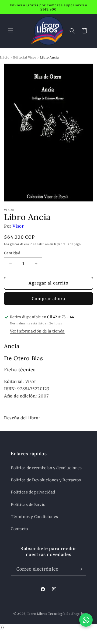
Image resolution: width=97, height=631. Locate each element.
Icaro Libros (37, 614)
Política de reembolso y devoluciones (46, 467)
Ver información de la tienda (37, 331)
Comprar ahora (48, 298)
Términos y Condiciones (34, 516)
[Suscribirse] (80, 569)
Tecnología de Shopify (66, 614)
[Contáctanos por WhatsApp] (86, 620)
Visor (18, 226)
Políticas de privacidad (33, 492)
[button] (11, 31)
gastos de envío (21, 244)
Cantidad (12, 253)
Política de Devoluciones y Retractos (46, 480)
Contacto (19, 528)
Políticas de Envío (28, 504)
